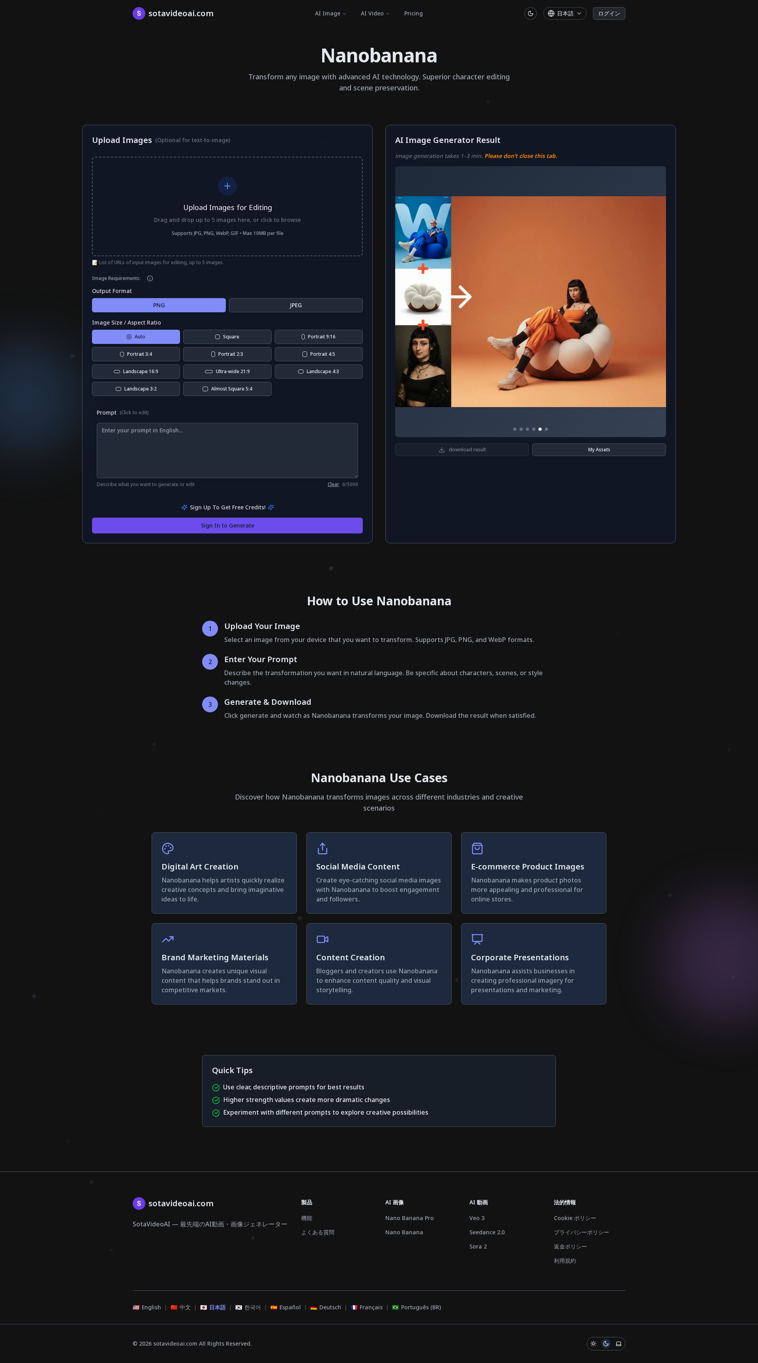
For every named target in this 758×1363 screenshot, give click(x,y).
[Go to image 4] (533, 429)
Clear (333, 484)
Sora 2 (478, 1246)
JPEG (296, 305)
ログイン (609, 13)
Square (231, 336)
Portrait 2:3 (230, 354)
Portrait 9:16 (322, 336)
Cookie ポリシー (575, 1218)
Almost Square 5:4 (231, 388)
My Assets (599, 449)
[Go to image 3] (527, 429)
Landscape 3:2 (140, 388)
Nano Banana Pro (409, 1218)
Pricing (413, 13)
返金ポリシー (570, 1246)
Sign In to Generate (227, 525)
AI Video (372, 13)
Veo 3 (476, 1218)
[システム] (618, 1343)
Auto (140, 336)
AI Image (327, 13)
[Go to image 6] (546, 429)
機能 (306, 1218)
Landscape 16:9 (140, 371)
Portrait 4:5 (322, 354)
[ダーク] (606, 1343)
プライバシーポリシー (581, 1232)
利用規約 (565, 1260)
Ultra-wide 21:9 (233, 371)
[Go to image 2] (521, 429)
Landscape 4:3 (323, 371)
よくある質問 (317, 1232)
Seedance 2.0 (487, 1232)
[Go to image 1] (514, 429)
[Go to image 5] (540, 429)
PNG (159, 305)
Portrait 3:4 (139, 354)
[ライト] (593, 1343)
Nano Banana (404, 1232)
